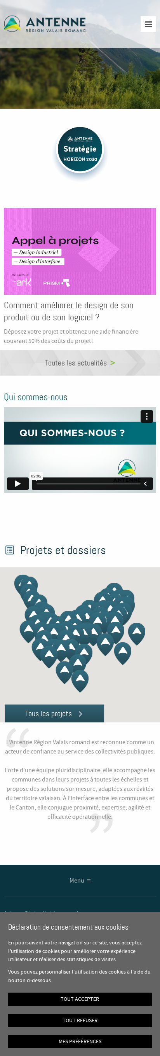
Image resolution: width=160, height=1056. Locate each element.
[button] (80, 681)
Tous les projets (48, 713)
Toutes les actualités (76, 363)
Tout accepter (80, 999)
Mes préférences (80, 1041)
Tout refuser (80, 1020)
